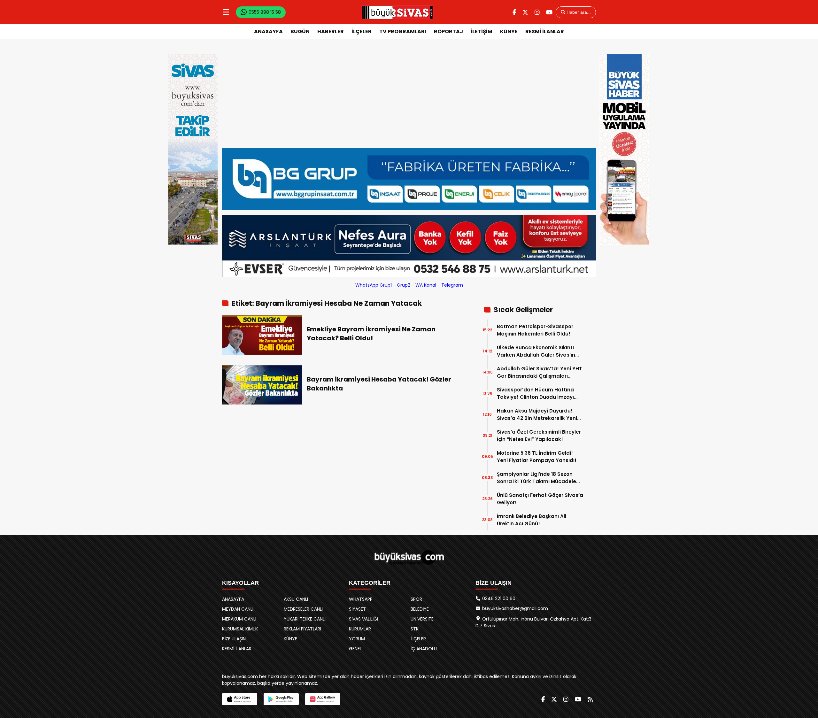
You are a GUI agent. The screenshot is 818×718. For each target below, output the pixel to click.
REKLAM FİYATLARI (302, 629)
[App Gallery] (322, 699)
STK (415, 629)
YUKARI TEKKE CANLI (305, 619)
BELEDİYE (420, 609)
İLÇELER (361, 31)
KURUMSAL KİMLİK (240, 629)
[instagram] (537, 12)
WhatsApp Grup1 (373, 285)
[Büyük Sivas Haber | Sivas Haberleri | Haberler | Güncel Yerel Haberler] (397, 12)
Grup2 (403, 285)
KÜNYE (509, 31)
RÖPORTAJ (448, 31)
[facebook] (514, 12)
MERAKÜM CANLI (239, 619)
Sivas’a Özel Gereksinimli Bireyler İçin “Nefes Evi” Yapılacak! (539, 435)
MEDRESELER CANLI (303, 609)
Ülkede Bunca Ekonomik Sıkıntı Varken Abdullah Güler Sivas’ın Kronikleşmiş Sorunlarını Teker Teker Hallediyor (536, 351)
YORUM (357, 639)
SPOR (416, 599)
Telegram (452, 285)
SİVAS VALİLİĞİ (363, 619)
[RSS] (590, 699)
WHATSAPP (361, 599)
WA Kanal (425, 285)
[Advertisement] (409, 100)
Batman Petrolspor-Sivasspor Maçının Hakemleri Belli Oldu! (535, 330)
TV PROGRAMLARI (402, 31)
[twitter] (525, 12)
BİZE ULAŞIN (234, 639)
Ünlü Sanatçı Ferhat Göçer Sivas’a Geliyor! (540, 499)
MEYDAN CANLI (237, 609)
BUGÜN (300, 31)
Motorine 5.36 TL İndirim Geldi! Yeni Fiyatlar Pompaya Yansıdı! (536, 457)
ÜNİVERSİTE (422, 619)
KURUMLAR (360, 629)
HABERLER (330, 31)
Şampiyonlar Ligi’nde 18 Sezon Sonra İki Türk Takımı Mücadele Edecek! (536, 478)
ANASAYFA (268, 31)
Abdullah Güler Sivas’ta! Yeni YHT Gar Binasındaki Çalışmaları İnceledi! (539, 372)
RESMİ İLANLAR (544, 31)
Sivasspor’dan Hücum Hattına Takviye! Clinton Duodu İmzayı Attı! (535, 393)
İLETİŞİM (481, 31)
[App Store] (239, 699)
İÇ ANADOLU (424, 648)
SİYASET (357, 609)
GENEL (355, 648)
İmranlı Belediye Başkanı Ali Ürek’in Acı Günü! (531, 520)
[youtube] (549, 12)
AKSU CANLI (296, 599)
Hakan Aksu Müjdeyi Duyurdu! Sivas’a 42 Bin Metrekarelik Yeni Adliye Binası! (537, 414)
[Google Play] (281, 699)
